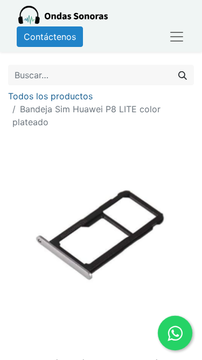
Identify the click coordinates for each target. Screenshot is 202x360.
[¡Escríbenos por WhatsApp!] (175, 333)
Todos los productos (50, 96)
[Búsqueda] (182, 75)
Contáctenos (50, 36)
